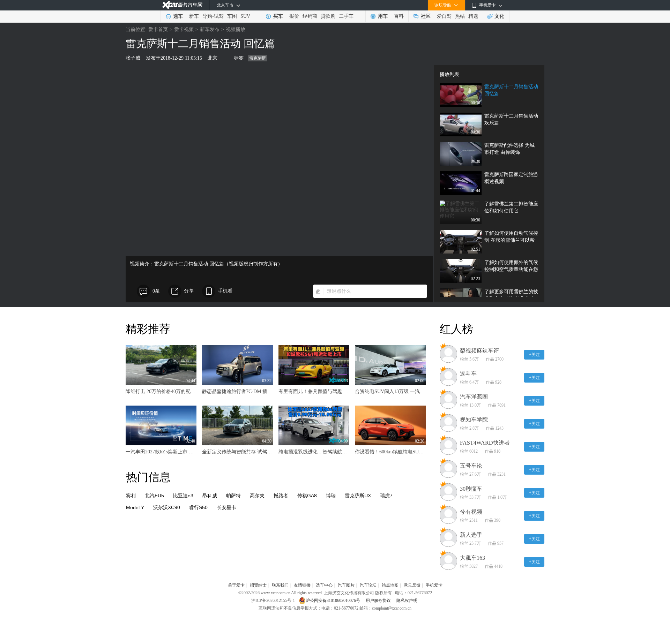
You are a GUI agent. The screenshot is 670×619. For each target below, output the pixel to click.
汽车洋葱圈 (474, 397)
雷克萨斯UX (358, 495)
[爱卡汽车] (182, 5)
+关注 (534, 354)
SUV (245, 16)
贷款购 (328, 16)
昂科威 (209, 495)
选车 (178, 16)
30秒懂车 (471, 489)
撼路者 (281, 495)
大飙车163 (472, 558)
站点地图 (390, 585)
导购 (207, 16)
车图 (232, 16)
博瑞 (331, 495)
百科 (399, 16)
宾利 (131, 495)
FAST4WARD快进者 (485, 443)
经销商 (310, 16)
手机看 (225, 291)
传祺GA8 (307, 495)
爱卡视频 (184, 29)
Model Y (135, 507)
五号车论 (471, 466)
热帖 (460, 16)
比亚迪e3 (183, 495)
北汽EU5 (154, 495)
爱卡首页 (158, 29)
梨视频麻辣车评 (479, 351)
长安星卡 (226, 507)
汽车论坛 (368, 585)
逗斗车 (468, 374)
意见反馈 (412, 585)
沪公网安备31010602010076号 (333, 600)
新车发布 (209, 29)
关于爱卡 (236, 585)
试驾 (219, 16)
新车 (194, 16)
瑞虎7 (386, 495)
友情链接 (302, 585)
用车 (383, 16)
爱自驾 (444, 16)
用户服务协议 (379, 600)
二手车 (346, 16)
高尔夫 (257, 495)
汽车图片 (346, 585)
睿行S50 (198, 507)
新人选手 (471, 535)
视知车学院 (474, 420)
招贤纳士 (258, 585)
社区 (426, 16)
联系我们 (280, 585)
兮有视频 (471, 512)
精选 (473, 16)
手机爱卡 (434, 585)
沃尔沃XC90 (166, 507)
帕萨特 (233, 495)
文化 (499, 16)
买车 (278, 16)
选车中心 (324, 585)
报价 (294, 16)
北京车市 (225, 5)
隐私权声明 (406, 600)
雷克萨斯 (257, 58)
